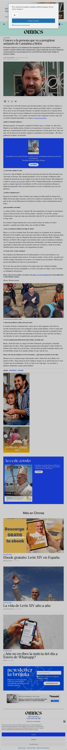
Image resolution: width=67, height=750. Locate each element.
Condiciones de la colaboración (42, 747)
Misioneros (12, 370)
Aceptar (33, 734)
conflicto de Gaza (16, 181)
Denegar (33, 739)
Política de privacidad (31, 747)
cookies (46, 678)
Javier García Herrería (9, 57)
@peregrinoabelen (40, 118)
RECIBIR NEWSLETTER (52, 683)
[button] (64, 721)
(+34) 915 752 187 (34, 718)
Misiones (20, 370)
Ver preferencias (33, 744)
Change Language (33, 21)
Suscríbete (33, 164)
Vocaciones (6, 37)
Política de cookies (22, 747)
